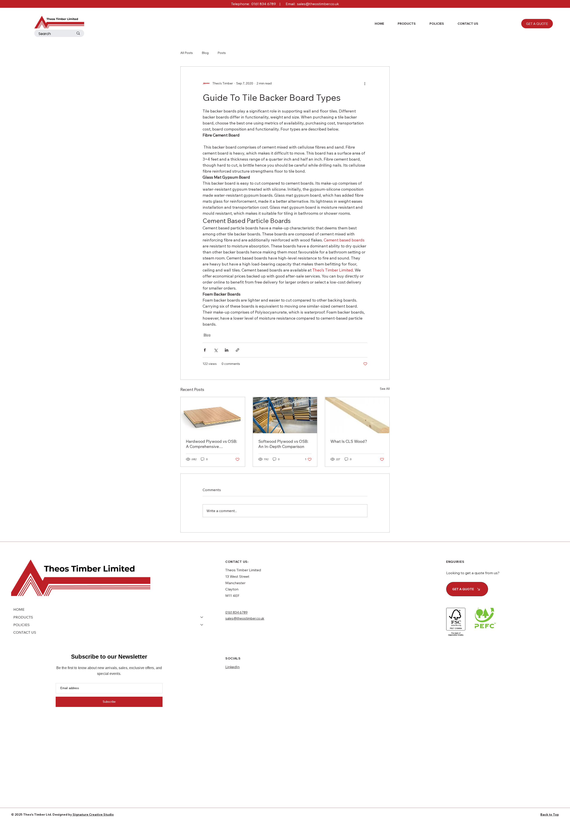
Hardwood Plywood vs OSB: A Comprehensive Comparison (211, 444)
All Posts (186, 53)
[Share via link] (237, 350)
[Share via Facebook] (205, 350)
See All (385, 389)
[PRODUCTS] (202, 617)
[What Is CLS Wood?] (357, 415)
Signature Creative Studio (93, 815)
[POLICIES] (202, 625)
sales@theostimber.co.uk (318, 4)
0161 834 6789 (263, 4)
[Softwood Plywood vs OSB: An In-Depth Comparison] (285, 415)
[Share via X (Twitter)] (216, 350)
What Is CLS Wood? (348, 441)
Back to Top (549, 815)
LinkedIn (232, 667)
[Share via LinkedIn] (226, 350)
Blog (205, 53)
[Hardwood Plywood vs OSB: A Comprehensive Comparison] (213, 415)
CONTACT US (24, 632)
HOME (18, 609)
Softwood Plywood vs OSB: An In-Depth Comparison (283, 444)
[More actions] (364, 83)
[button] (403, 23)
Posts (222, 53)
